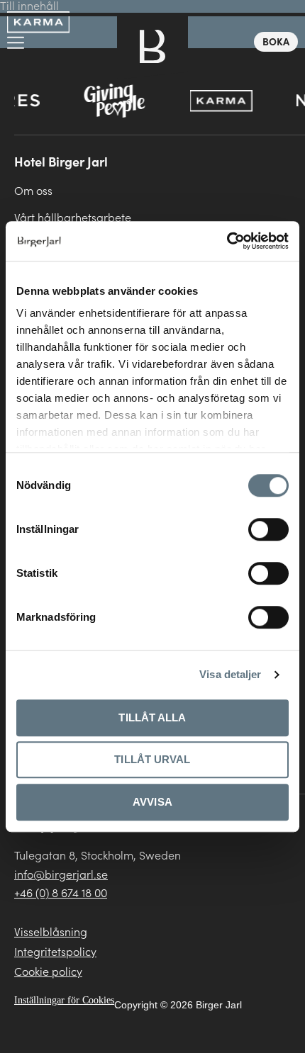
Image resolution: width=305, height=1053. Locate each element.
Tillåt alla (152, 717)
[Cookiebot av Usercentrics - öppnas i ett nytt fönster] (227, 241)
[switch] (268, 529)
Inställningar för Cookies (64, 1000)
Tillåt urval (152, 759)
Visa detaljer (230, 674)
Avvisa (152, 802)
